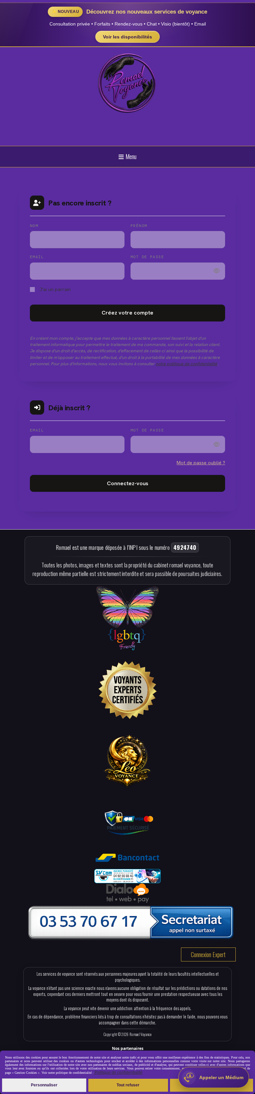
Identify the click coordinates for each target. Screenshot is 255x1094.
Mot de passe (147, 256)
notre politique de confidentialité (186, 364)
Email (37, 256)
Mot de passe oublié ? (201, 462)
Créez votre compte (127, 312)
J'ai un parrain (54, 289)
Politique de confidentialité (118, 1072)
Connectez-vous (127, 483)
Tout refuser (128, 1085)
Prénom (138, 225)
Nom (34, 225)
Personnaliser (44, 1085)
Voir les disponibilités (127, 36)
